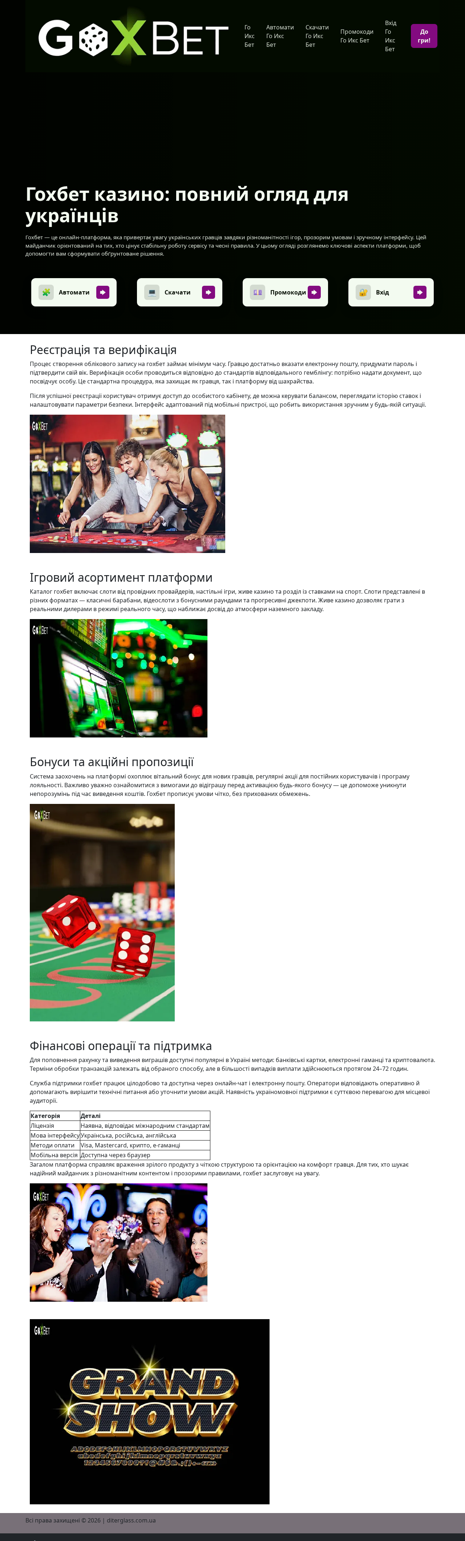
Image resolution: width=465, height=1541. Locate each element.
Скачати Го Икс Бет (317, 36)
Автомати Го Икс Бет (280, 36)
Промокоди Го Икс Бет (356, 36)
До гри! (424, 36)
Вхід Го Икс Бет (390, 36)
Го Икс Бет (249, 36)
